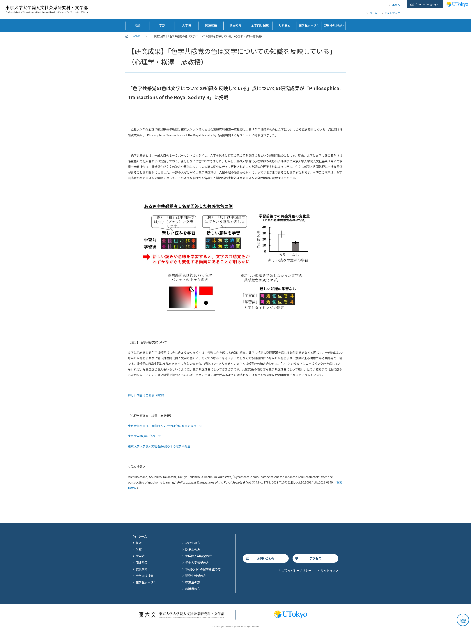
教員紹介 (142, 569)
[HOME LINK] (47, 10)
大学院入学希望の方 (198, 556)
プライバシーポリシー (296, 570)
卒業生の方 (192, 582)
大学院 (140, 556)
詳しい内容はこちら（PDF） (147, 395)
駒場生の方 (192, 549)
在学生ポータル (146, 582)
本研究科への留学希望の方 (203, 569)
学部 (139, 549)
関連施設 (142, 562)
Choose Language (427, 4)
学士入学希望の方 (197, 562)
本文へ (396, 5)
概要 (139, 543)
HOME (136, 36)
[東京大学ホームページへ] (457, 5)
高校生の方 (192, 543)
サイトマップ (392, 13)
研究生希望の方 (195, 575)
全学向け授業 (144, 575)
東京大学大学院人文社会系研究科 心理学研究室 (159, 446)
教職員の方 (192, 588)
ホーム (373, 13)
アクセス (315, 558)
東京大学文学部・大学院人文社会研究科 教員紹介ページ (165, 426)
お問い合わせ (266, 558)
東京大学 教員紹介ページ (144, 436)
